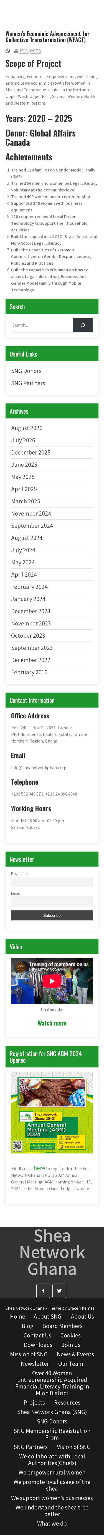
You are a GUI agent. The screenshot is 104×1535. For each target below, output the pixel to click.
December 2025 (30, 452)
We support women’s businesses (52, 1498)
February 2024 (29, 586)
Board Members (62, 1326)
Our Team (70, 1363)
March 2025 (25, 501)
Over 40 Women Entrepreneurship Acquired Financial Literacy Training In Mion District (52, 1383)
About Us (82, 1316)
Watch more (52, 1022)
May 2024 (23, 562)
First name (19, 873)
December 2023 (30, 611)
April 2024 (24, 574)
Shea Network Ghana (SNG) (52, 1412)
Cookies (70, 1335)
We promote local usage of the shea (52, 1485)
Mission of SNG (29, 1354)
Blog (27, 1326)
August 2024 (26, 538)
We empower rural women (52, 1472)
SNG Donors (26, 371)
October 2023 (28, 635)
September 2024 (32, 525)
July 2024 (23, 550)
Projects (30, 50)
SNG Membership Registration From (52, 1434)
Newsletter (35, 1363)
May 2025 (23, 477)
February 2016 (29, 672)
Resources (67, 1402)
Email (15, 893)
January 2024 (28, 599)
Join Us (71, 1345)
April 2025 (24, 489)
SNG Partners (28, 383)
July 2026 (23, 440)
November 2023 (31, 623)
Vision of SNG (74, 1447)
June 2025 (24, 464)
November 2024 (31, 513)
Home (17, 1316)
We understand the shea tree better (52, 1510)
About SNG (48, 1316)
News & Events (75, 1354)
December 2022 (30, 660)
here (39, 1168)
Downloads (38, 1345)
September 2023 (32, 648)
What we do (52, 1523)
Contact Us (37, 1335)
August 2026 (26, 428)
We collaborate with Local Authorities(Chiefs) (52, 1459)
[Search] (83, 325)
